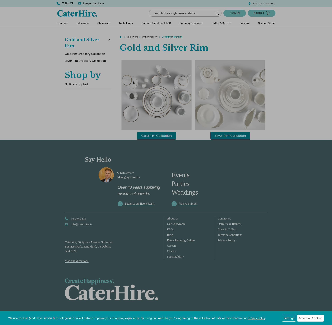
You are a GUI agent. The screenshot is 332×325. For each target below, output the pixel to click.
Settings (289, 318)
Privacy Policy (256, 318)
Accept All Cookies (310, 318)
